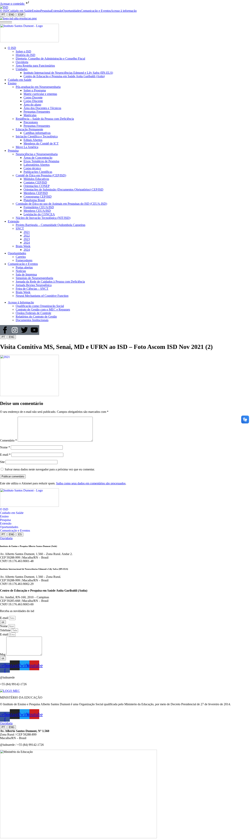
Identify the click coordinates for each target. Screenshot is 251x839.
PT (3, 14)
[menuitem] (4, 11)
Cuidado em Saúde (12, 512)
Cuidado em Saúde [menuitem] (20, 10)
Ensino (4, 516)
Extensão (5, 523)
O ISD (4, 509)
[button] (6, 22)
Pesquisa (5, 520)
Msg (3, 654)
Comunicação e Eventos (15, 530)
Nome (5, 447)
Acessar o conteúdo (12, 3)
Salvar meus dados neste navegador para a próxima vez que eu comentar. (50, 469)
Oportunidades (9, 527)
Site (2, 462)
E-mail (5, 454)
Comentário (8, 440)
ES (20, 534)
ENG (11, 14)
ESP (21, 14)
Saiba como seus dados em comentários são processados (91, 483)
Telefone (6, 630)
